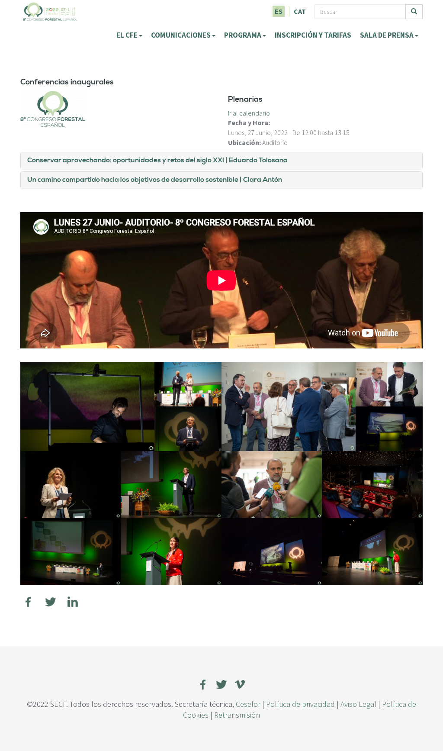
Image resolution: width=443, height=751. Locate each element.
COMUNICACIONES (181, 35)
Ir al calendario (249, 113)
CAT (300, 11)
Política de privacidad (300, 704)
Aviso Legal (358, 704)
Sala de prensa (387, 35)
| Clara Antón (260, 179)
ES (278, 11)
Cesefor (248, 704)
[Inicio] (50, 10)
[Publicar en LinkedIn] (72, 601)
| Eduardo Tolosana (256, 160)
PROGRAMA (243, 35)
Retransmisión (237, 715)
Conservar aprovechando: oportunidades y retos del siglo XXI (125, 160)
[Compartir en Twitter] (50, 601)
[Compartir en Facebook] (28, 601)
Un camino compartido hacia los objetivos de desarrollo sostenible (132, 179)
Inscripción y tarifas (313, 35)
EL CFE (127, 35)
